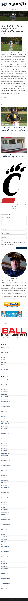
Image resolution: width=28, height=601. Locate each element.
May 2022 (3, 504)
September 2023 (4, 465)
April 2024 (3, 448)
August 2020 (3, 556)
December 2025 (4, 399)
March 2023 (3, 480)
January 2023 (4, 485)
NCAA (22, 96)
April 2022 (3, 507)
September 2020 (4, 554)
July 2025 (3, 411)
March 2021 (3, 539)
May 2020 (3, 563)
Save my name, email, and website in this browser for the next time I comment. (13, 243)
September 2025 (4, 406)
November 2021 (4, 519)
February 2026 (4, 394)
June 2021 (3, 531)
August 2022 (3, 497)
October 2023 (4, 463)
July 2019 (3, 588)
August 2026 (3, 379)
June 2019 (3, 590)
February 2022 (4, 512)
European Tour (4, 347)
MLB (2, 357)
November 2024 (4, 431)
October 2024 (4, 433)
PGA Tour (3, 372)
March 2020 (3, 568)
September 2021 (4, 524)
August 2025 (3, 409)
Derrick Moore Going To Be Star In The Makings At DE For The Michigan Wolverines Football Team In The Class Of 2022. (14, 130)
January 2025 (4, 426)
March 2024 (3, 450)
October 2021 (4, 522)
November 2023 (4, 460)
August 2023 (3, 468)
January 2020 (4, 573)
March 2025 (3, 421)
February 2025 (4, 423)
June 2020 (3, 561)
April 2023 (3, 477)
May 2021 (3, 534)
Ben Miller (4, 96)
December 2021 (4, 517)
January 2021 (4, 544)
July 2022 (3, 499)
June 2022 (3, 502)
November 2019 (4, 578)
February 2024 (4, 453)
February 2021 (4, 541)
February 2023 (4, 482)
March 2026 (3, 391)
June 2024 (3, 443)
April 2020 (3, 566)
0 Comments (5, 97)
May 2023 (3, 475)
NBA (2, 359)
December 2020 (4, 546)
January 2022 (4, 514)
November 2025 (4, 401)
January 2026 (4, 396)
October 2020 (4, 551)
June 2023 (3, 472)
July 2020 (3, 558)
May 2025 (3, 416)
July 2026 (3, 382)
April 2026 (3, 389)
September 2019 (4, 583)
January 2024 (4, 455)
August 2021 (3, 526)
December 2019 (4, 576)
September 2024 (4, 436)
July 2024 (3, 441)
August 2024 (3, 438)
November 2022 (4, 490)
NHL (2, 367)
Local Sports (3, 352)
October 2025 (4, 404)
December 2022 (4, 487)
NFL (2, 364)
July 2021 (3, 529)
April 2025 (3, 418)
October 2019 (4, 581)
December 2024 (4, 428)
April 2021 (3, 536)
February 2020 (4, 571)
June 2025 (3, 413)
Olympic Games (4, 369)
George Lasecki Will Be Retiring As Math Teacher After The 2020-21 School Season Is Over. (14, 156)
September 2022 (4, 495)
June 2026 (3, 384)
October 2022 (4, 492)
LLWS (2, 350)
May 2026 (3, 386)
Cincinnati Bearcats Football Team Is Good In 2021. (14, 205)
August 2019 (3, 585)
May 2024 (3, 445)
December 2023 (4, 458)
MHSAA (19, 96)
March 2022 (3, 509)
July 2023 (3, 470)
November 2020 (4, 549)
